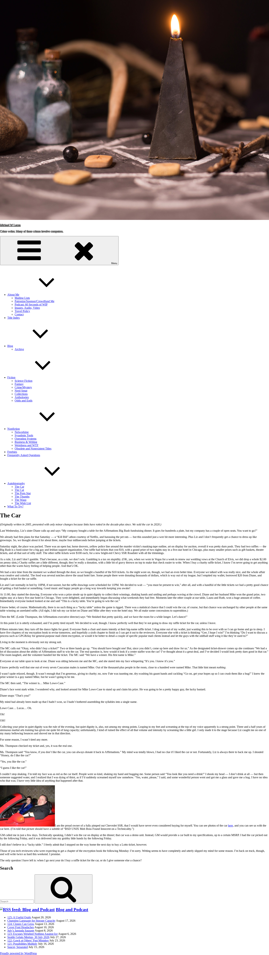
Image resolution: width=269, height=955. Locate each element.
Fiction (11, 377)
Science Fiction (23, 380)
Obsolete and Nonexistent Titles (33, 448)
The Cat (19, 490)
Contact (19, 314)
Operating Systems (25, 438)
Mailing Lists (22, 297)
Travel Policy (22, 311)
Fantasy (19, 384)
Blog (10, 345)
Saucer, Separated (17, 947)
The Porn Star (23, 493)
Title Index (13, 317)
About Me (13, 294)
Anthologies (22, 397)
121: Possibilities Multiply (22, 943)
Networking (22, 432)
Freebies (12, 451)
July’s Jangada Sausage (20, 930)
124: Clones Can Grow (20, 923)
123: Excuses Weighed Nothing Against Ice (32, 933)
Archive (19, 349)
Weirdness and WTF (26, 445)
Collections (21, 393)
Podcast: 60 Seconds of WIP (31, 304)
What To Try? (15, 506)
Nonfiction (13, 428)
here (230, 825)
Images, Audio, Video (27, 307)
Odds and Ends (23, 400)
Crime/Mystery (23, 387)
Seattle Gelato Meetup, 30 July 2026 (28, 937)
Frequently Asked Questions (23, 455)
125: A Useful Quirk (19, 917)
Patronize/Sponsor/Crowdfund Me (34, 301)
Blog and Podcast (72, 909)
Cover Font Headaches (20, 927)
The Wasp (20, 499)
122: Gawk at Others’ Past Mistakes (28, 940)
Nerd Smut (21, 390)
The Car (19, 486)
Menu (114, 263)
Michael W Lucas (10, 225)
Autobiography (16, 483)
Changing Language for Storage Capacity (31, 920)
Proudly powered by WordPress (18, 953)
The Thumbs (22, 496)
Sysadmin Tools (24, 435)
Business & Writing (26, 442)
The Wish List (23, 503)
